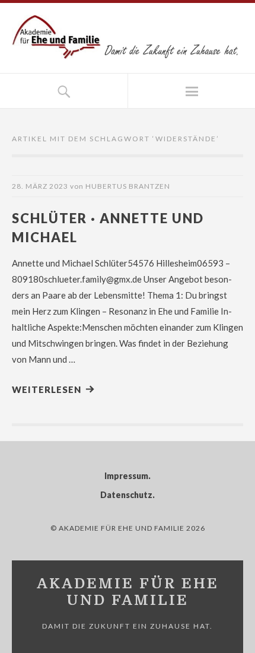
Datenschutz (126, 495)
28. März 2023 (40, 186)
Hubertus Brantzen (127, 186)
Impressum (126, 476)
